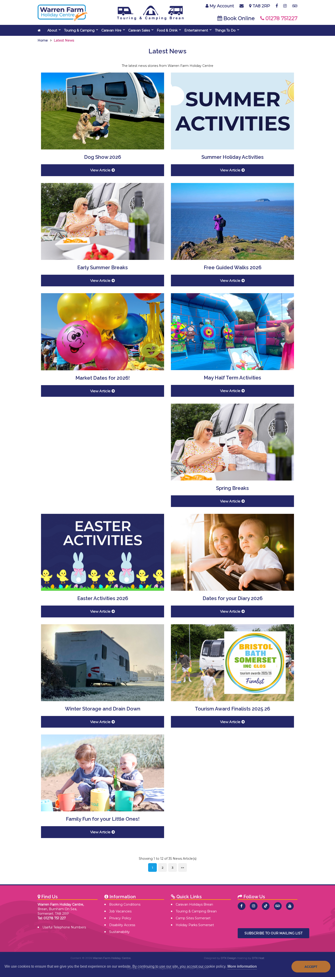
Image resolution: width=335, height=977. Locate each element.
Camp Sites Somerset (193, 918)
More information (242, 966)
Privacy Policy (120, 918)
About (52, 30)
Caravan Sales (139, 30)
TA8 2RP (260, 5)
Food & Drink (167, 30)
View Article (100, 170)
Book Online (229, 18)
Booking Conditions (124, 904)
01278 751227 (274, 18)
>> (182, 867)
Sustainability (119, 932)
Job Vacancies (120, 911)
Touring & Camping (79, 30)
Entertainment (196, 30)
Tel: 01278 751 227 (52, 918)
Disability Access (122, 925)
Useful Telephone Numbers (64, 927)
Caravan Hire (111, 30)
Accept (310, 967)
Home (43, 40)
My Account (221, 5)
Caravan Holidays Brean (194, 904)
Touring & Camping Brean (196, 911)
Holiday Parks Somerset (195, 925)
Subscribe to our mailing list (273, 933)
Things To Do (225, 30)
